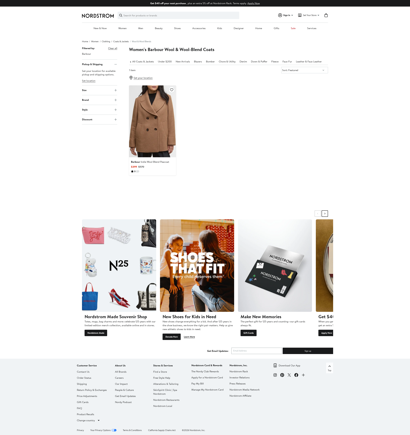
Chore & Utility (227, 61)
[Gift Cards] (275, 265)
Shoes (177, 28)
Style (85, 109)
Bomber (210, 61)
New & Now (100, 28)
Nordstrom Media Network (245, 389)
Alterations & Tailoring (165, 384)
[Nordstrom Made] (119, 265)
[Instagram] (275, 375)
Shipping (82, 384)
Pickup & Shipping (92, 64)
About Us (120, 365)
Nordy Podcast (123, 402)
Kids (219, 28)
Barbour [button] (86, 54)
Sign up (308, 350)
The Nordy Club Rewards (205, 371)
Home (258, 28)
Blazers (198, 61)
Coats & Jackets (121, 41)
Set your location (143, 78)
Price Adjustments (87, 396)
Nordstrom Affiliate (240, 395)
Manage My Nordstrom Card (207, 389)
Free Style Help (161, 377)
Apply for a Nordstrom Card (207, 377)
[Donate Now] (197, 265)
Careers (119, 377)
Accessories (199, 28)
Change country (86, 420)
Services (311, 28)
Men (140, 28)
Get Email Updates (125, 396)
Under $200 (165, 61)
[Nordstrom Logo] (98, 16)
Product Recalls (85, 414)
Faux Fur (287, 61)
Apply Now (253, 3)
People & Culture (124, 390)
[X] (289, 375)
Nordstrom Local (162, 406)
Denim (243, 61)
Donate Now (171, 336)
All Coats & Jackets (143, 61)
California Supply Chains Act (162, 430)
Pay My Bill (197, 383)
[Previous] (130, 62)
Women (122, 28)
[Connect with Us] (303, 375)
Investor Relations (240, 377)
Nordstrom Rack (239, 371)
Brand (85, 100)
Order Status (84, 377)
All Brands (121, 371)
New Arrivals (183, 61)
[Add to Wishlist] (172, 90)
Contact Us (83, 371)
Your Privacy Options (100, 430)
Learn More (189, 336)
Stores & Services (163, 365)
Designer (239, 28)
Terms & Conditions (132, 430)
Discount (87, 119)
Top (329, 370)
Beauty (159, 28)
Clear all (112, 48)
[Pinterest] (282, 375)
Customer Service (87, 365)
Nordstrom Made (95, 333)
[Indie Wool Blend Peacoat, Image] (152, 121)
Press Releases (238, 383)
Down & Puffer (259, 61)
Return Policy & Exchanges (92, 390)
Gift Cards (248, 333)
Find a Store (160, 371)
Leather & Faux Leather (309, 61)
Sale (293, 28)
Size (84, 90)
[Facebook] (296, 375)
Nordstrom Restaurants (166, 400)
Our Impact (121, 384)
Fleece (275, 61)
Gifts (276, 28)
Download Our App (289, 365)
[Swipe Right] (325, 213)
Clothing (106, 41)
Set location (88, 80)
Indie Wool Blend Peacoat (150, 162)
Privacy (80, 430)
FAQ (79, 408)
